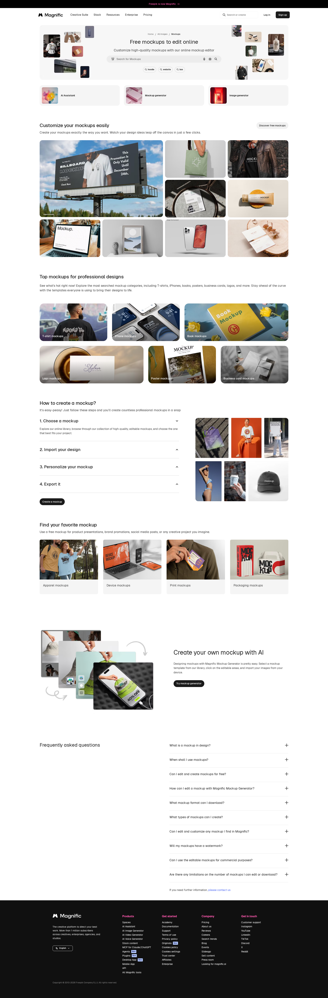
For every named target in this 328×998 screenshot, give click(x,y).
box (181, 69)
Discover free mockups (272, 125)
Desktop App (132, 959)
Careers (206, 934)
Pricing (147, 15)
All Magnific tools (131, 972)
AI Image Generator (133, 930)
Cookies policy (170, 947)
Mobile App (128, 964)
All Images (162, 34)
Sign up (282, 14)
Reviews (206, 930)
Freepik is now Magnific (162, 3)
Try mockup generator (189, 683)
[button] (63, 948)
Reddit (244, 951)
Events (205, 947)
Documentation (170, 926)
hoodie (151, 69)
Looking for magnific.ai (214, 964)
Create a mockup (52, 501)
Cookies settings (171, 951)
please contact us (219, 890)
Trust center (168, 955)
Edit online (55, 210)
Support (166, 930)
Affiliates (166, 959)
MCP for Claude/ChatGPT (136, 947)
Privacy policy (170, 938)
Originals (169, 943)
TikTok (244, 938)
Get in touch (249, 916)
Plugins (129, 955)
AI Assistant (128, 926)
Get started (169, 916)
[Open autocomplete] (111, 59)
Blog (204, 943)
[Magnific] (67, 916)
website (167, 69)
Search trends (209, 938)
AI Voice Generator (132, 938)
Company (208, 916)
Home (151, 34)
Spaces (126, 922)
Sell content (208, 955)
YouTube (245, 930)
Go (71, 210)
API (124, 968)
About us (206, 926)
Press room (208, 959)
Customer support (251, 922)
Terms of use (169, 934)
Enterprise (167, 964)
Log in (267, 14)
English (62, 948)
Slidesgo (206, 951)
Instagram (246, 926)
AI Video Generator (132, 934)
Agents (129, 951)
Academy (167, 922)
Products (128, 916)
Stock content (130, 943)
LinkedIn (245, 934)
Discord (245, 943)
